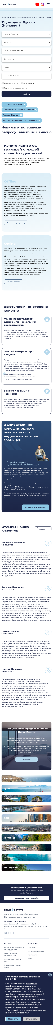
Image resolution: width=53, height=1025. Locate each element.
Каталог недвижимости (22, 17)
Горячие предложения (16, 88)
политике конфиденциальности (21, 984)
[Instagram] (42, 4)
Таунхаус (9, 59)
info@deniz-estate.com (15, 921)
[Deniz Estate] (9, 4)
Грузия (8, 828)
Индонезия (11, 798)
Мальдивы (10, 867)
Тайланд (9, 837)
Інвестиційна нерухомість (10, 954)
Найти (26, 94)
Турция (8, 788)
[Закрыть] (50, 974)
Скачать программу (16, 223)
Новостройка (11, 83)
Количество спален (14, 51)
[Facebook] (13, 933)
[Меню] (48, 4)
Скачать (26, 759)
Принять (13, 1019)
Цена (6, 67)
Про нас (32, 947)
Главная (5, 17)
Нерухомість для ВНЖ (12, 966)
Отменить (31, 1019)
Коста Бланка (11, 34)
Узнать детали (13, 282)
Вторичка (29, 83)
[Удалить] (36, 110)
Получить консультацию (36, 507)
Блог (30, 959)
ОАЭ (6, 818)
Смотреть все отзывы (42, 528)
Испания (40, 17)
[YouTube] (37, 4)
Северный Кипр (14, 847)
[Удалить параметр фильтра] (24, 104)
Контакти (32, 955)
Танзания (9, 857)
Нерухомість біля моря (12, 960)
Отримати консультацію (27, 898)
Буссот (49, 17)
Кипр (6, 808)
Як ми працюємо (36, 951)
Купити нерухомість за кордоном (14, 948)
